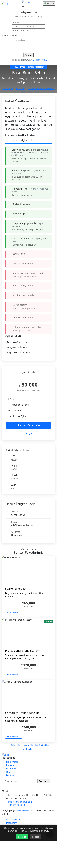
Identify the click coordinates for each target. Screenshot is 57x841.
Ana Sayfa (8, 88)
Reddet (35, 836)
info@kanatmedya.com (20, 801)
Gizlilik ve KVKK (40, 59)
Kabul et (22, 836)
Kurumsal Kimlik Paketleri (41, 88)
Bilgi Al (29, 433)
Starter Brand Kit (15, 588)
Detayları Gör (12, 612)
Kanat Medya (22, 810)
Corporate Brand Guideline (22, 713)
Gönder (28, 55)
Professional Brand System (22, 651)
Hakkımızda (12, 761)
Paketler (20, 88)
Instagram (11, 822)
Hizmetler (11, 768)
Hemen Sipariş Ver (29, 425)
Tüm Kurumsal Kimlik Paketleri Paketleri (30, 747)
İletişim (10, 775)
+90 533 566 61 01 (17, 805)
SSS (8, 771)
